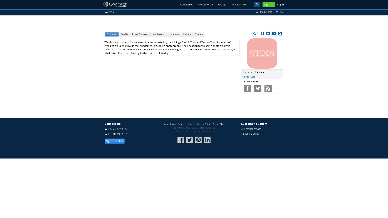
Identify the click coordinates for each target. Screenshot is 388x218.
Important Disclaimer (204, 131)
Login (280, 4)
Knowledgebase (252, 128)
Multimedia (159, 34)
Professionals (205, 4)
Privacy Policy (203, 124)
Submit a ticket (251, 133)
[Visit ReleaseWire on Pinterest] (198, 143)
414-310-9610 (115, 133)
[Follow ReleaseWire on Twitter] (189, 143)
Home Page (249, 76)
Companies (186, 4)
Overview (112, 34)
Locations (174, 34)
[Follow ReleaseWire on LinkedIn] (207, 143)
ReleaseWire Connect (115, 4)
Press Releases (140, 34)
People (187, 34)
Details (124, 34)
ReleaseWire (239, 4)
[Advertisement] (194, 22)
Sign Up (268, 4)
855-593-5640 (115, 128)
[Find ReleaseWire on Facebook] (180, 143)
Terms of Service (186, 124)
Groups (222, 4)
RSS (281, 11)
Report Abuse (219, 124)
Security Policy (169, 124)
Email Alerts (265, 11)
